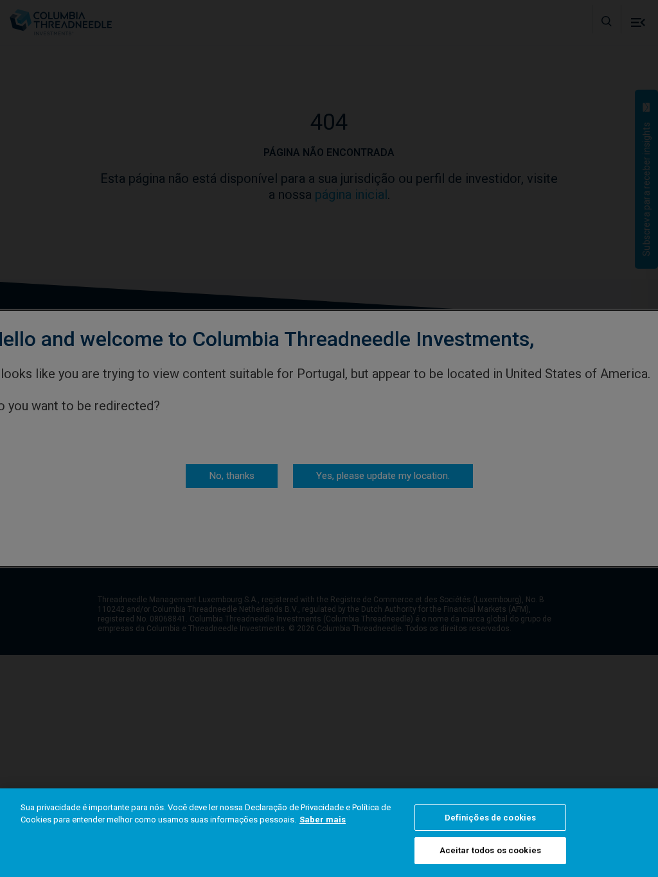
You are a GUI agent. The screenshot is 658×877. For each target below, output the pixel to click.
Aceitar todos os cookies (490, 850)
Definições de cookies (491, 817)
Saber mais (322, 819)
